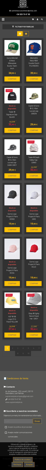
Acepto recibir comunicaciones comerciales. (20, 434)
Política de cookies (23, 459)
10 (28, 353)
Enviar (37, 421)
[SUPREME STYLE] (23, 8)
